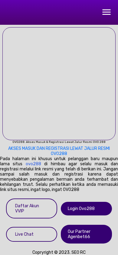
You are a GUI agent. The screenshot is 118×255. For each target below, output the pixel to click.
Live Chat (24, 234)
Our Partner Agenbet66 (79, 234)
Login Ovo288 (81, 208)
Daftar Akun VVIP (27, 208)
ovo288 (33, 163)
